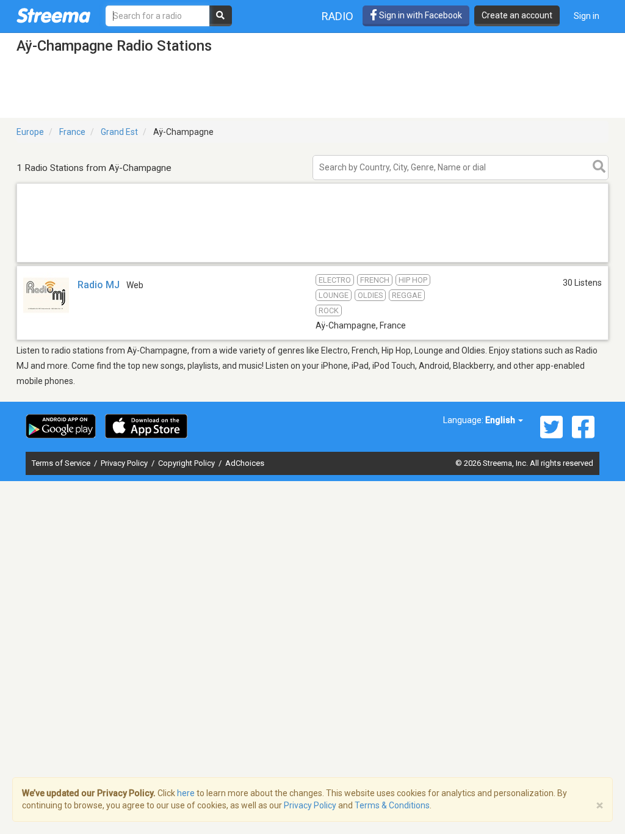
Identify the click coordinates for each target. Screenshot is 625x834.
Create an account (517, 15)
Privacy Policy (125, 463)
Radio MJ (99, 285)
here (186, 793)
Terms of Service (62, 463)
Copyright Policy (187, 463)
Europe (30, 132)
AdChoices (244, 463)
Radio (337, 16)
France (72, 132)
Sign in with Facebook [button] (419, 15)
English (501, 420)
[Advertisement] (312, 261)
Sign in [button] (586, 16)
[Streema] (53, 15)
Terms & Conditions (392, 805)
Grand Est (119, 132)
